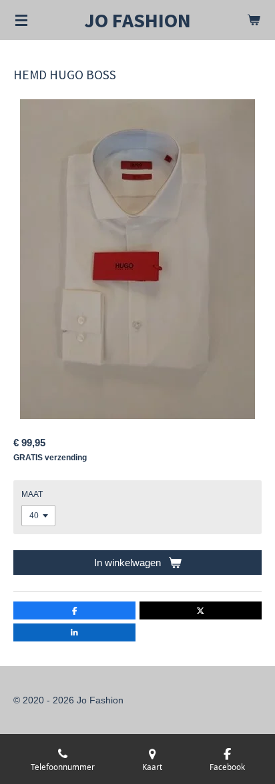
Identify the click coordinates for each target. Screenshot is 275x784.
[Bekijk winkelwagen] (253, 20)
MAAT (32, 494)
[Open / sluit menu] (21, 20)
